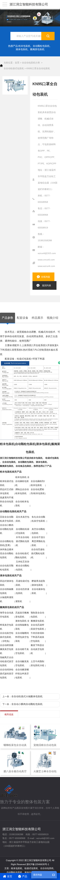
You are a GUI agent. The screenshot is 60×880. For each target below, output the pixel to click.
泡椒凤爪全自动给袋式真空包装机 (6, 661)
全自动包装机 (9, 462)
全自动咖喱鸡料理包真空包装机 (22, 637)
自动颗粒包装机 (41, 46)
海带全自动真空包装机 (6, 614)
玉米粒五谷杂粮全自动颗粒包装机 (22, 565)
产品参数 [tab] (7, 317)
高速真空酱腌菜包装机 (22, 614)
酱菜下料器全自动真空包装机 (37, 649)
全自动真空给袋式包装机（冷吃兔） (6, 637)
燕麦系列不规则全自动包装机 (6, 501)
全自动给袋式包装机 (14, 68)
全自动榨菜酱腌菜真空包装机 (6, 649)
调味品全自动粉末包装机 (22, 491)
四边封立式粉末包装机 (6, 491)
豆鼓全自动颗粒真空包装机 (6, 519)
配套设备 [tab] (22, 317)
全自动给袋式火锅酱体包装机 (27, 696)
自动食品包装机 (23, 466)
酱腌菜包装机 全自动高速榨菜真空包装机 (37, 625)
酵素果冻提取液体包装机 (38, 583)
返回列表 (46, 285)
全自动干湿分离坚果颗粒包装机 (38, 541)
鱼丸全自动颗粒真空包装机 (38, 519)
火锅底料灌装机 (6, 599)
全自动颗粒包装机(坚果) (6, 543)
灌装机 (18, 601)
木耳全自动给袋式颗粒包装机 (22, 541)
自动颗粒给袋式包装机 (22, 531)
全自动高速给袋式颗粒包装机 (38, 553)
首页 (17, 62)
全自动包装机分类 (31, 62)
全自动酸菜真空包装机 (22, 663)
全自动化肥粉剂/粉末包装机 (38, 491)
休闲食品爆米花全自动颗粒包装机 (6, 553)
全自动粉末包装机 (22, 503)
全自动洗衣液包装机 (22, 591)
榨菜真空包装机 (6, 627)
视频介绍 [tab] (52, 317)
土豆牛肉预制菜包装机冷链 (37, 663)
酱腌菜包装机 (37, 49)
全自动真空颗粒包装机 (6, 567)
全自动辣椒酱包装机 (6, 591)
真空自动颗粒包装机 (38, 531)
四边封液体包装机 (6, 583)
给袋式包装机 (52, 458)
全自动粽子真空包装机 (22, 651)
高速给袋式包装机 (22, 583)
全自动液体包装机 (38, 591)
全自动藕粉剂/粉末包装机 (38, 483)
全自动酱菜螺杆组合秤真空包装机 (22, 673)
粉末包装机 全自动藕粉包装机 (22, 481)
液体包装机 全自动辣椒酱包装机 (22, 625)
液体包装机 (22, 49)
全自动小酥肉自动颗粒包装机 (6, 529)
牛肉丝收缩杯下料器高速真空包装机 (37, 637)
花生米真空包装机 (22, 519)
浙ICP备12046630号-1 (37, 864)
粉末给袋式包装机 (6, 483)
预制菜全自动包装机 (37, 614)
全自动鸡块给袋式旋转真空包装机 (6, 673)
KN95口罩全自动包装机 (38, 68)
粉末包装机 (24, 46)
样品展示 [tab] (37, 317)
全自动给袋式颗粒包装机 (22, 555)
